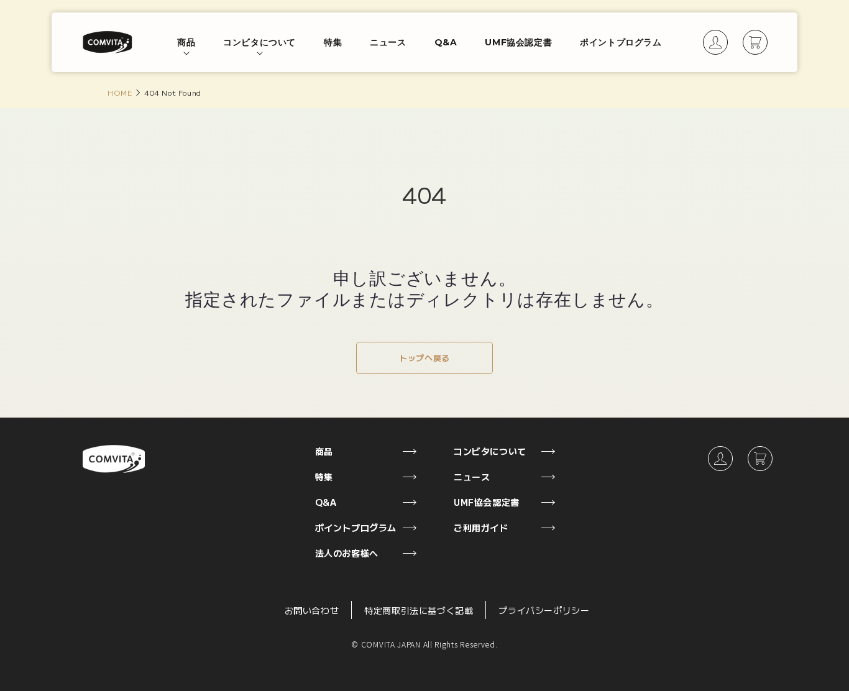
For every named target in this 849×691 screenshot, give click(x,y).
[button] (186, 42)
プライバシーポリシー (543, 610)
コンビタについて (490, 451)
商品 (324, 451)
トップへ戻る (424, 358)
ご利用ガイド (481, 527)
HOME (120, 92)
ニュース (472, 476)
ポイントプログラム (356, 527)
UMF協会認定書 (487, 502)
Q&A (326, 502)
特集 (324, 476)
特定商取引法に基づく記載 (418, 610)
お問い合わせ (312, 610)
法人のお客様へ (347, 553)
